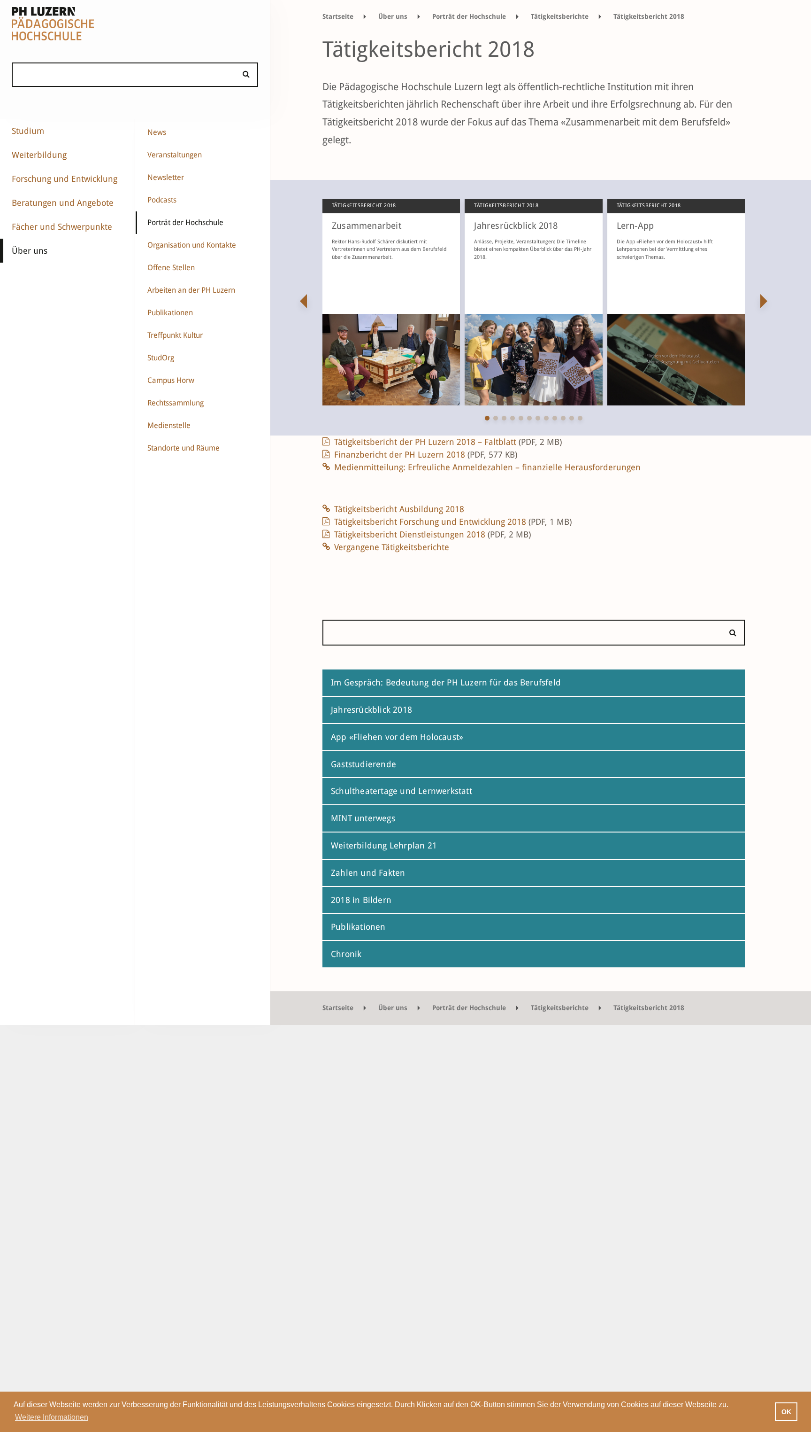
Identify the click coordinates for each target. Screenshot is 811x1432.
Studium (28, 131)
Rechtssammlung (175, 402)
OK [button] (786, 1412)
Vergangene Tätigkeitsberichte (391, 547)
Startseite (337, 16)
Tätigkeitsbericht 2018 (648, 16)
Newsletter (165, 177)
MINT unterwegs (363, 818)
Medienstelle (169, 425)
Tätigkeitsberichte (560, 16)
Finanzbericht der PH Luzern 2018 (425, 454)
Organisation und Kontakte (191, 245)
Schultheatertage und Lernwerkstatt (401, 791)
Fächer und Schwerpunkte (62, 227)
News (156, 132)
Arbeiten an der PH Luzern (191, 290)
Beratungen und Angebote (63, 203)
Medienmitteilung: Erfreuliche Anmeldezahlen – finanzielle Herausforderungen (487, 467)
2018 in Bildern (361, 900)
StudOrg (160, 357)
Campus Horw (170, 380)
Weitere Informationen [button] (51, 1417)
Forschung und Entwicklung (64, 179)
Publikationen (170, 312)
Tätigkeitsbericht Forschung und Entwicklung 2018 (453, 522)
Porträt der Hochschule (185, 222)
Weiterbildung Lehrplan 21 (384, 845)
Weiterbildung (39, 155)
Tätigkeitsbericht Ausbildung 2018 (399, 509)
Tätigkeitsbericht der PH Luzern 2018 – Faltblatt (448, 442)
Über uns (29, 251)
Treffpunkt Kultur (175, 335)
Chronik (346, 954)
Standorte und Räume (183, 448)
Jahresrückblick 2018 (371, 710)
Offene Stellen (171, 267)
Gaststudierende (363, 764)
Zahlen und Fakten (368, 873)
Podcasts (161, 199)
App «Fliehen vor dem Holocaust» (397, 737)
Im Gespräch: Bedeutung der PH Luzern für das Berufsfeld (446, 682)
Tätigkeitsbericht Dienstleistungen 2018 (432, 534)
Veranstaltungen (174, 154)
